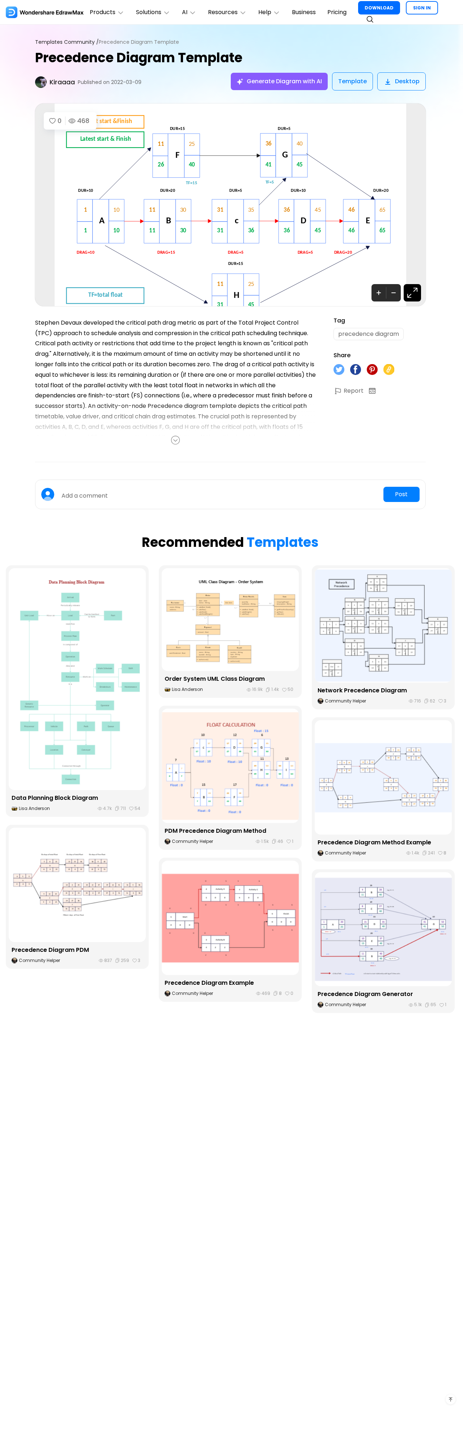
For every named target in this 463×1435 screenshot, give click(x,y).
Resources (223, 12)
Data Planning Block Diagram (55, 798)
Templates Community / (67, 42)
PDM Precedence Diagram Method (215, 831)
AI (184, 12)
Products (102, 12)
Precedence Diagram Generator (365, 994)
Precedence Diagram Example (209, 983)
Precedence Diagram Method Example (374, 842)
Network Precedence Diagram (362, 690)
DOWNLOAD (379, 8)
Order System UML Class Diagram (215, 679)
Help (264, 12)
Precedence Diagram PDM (50, 950)
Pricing (337, 12)
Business (304, 12)
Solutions (148, 12)
